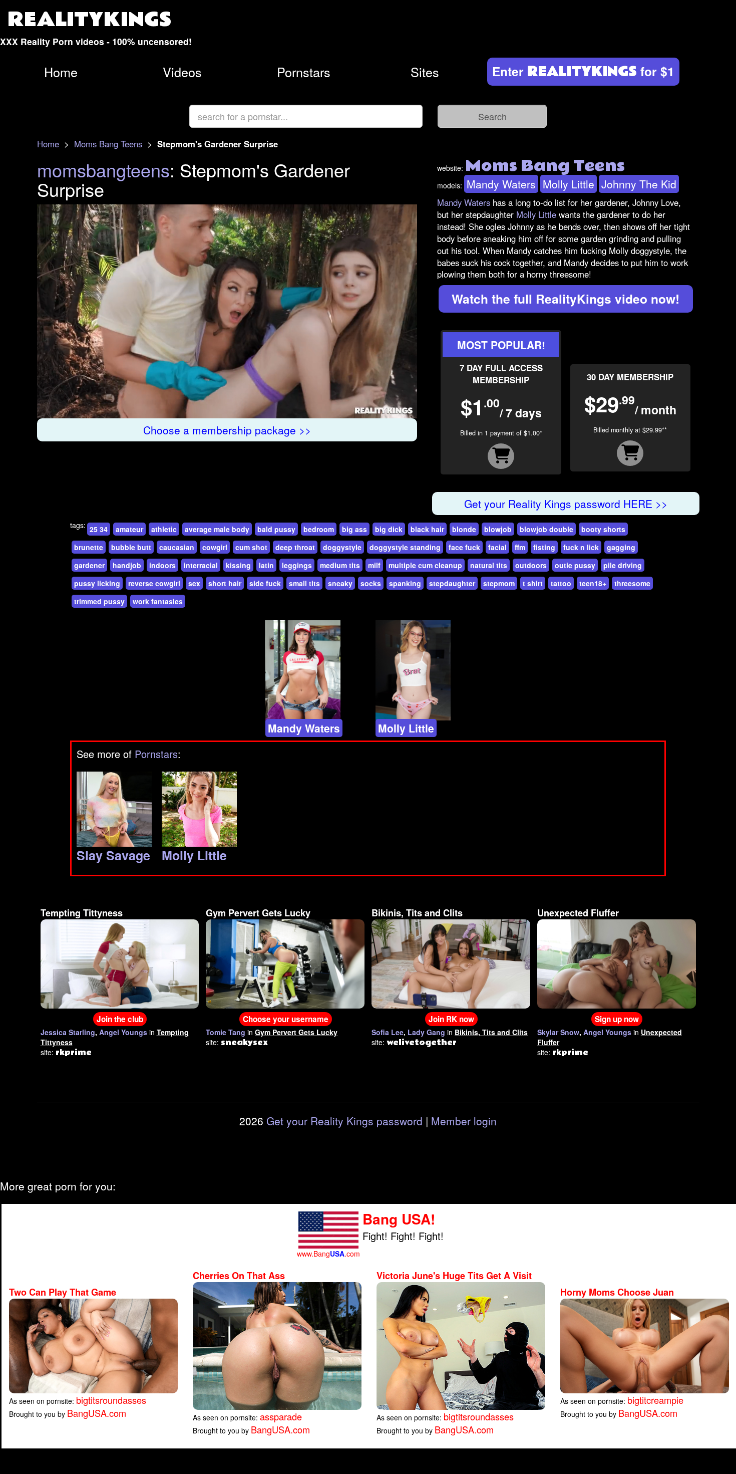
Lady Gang (426, 1032)
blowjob (498, 529)
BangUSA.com (96, 1412)
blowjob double (546, 529)
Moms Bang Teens (108, 144)
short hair (224, 583)
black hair (427, 529)
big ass (354, 529)
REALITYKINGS (90, 20)
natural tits (488, 565)
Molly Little (568, 183)
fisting (544, 547)
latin (266, 565)
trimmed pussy (99, 601)
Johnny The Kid (638, 183)
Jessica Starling (68, 1032)
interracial (201, 565)
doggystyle (342, 547)
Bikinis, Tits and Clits (417, 912)
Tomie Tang (225, 1032)
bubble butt (131, 547)
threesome (632, 583)
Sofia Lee (388, 1032)
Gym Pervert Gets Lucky (258, 912)
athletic (164, 529)
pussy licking (97, 583)
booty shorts (603, 529)
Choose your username (285, 1019)
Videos (182, 72)
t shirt (533, 583)
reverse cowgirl (154, 583)
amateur (129, 529)
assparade (281, 1416)
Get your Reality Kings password (344, 1120)
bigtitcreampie (655, 1399)
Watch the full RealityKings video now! (565, 299)
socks (370, 583)
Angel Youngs (123, 1032)
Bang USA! (398, 1218)
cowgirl (214, 547)
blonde (464, 529)
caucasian (176, 547)
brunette (88, 547)
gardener (89, 565)
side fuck (265, 583)
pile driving (622, 565)
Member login (464, 1120)
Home (61, 72)
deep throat (295, 547)
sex (194, 583)
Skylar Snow (558, 1032)
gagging (621, 547)
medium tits (340, 565)
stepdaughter (452, 583)
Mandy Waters (501, 183)
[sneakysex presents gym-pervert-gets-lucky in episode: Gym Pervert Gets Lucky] (285, 962)
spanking (405, 583)
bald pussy (276, 529)
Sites (425, 72)
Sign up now (617, 1019)
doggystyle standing (405, 547)
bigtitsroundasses (111, 1399)
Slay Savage (113, 855)
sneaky (340, 583)
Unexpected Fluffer (578, 912)
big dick (389, 529)
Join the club (120, 1019)
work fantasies (158, 601)
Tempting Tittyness (82, 912)
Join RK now (451, 1019)
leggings (297, 565)
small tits (304, 583)
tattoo (561, 583)
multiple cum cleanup (425, 565)
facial (497, 547)
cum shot (251, 547)
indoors (162, 565)
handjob (127, 565)
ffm (520, 547)
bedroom (318, 529)
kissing (238, 565)
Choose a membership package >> (227, 429)
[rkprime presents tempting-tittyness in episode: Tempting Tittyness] (120, 962)
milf (374, 565)
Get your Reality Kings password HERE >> (565, 503)
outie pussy (575, 565)
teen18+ (592, 583)
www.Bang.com (328, 1254)
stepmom (499, 583)
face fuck (464, 547)
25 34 (99, 529)
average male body (217, 529)
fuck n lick (581, 547)
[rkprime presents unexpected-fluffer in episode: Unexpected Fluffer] (616, 962)
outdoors (531, 565)
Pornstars (303, 72)
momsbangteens (103, 169)
